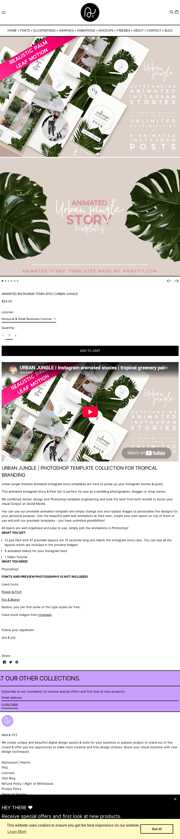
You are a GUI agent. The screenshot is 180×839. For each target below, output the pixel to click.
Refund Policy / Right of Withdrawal (27, 783)
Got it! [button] (157, 829)
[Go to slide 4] (11, 281)
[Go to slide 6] (18, 281)
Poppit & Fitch (12, 592)
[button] (171, 12)
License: (8, 312)
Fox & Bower (11, 599)
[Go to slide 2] (5, 281)
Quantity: (8, 328)
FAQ (5, 767)
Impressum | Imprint (16, 762)
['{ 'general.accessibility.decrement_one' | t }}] (2, 335)
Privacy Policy (11, 789)
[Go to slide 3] (8, 281)
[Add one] (15, 335)
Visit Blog (8, 778)
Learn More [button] (17, 832)
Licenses (8, 773)
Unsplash (45, 615)
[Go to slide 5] (14, 281)
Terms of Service (14, 794)
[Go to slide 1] (2, 281)
